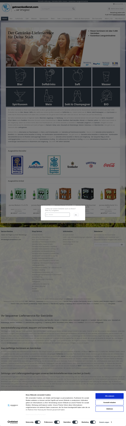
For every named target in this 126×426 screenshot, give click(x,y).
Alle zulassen (109, 396)
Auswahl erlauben (109, 402)
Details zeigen (104, 422)
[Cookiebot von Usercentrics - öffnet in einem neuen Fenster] (12, 422)
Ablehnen (109, 409)
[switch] (57, 422)
